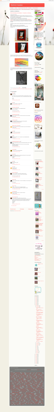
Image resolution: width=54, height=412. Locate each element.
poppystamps (37, 396)
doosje (43, 379)
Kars (15, 388)
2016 (36, 356)
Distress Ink (20, 379)
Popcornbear (27, 396)
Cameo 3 (25, 375)
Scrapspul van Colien (38, 229)
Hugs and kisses (38, 333)
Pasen (20, 395)
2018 (36, 354)
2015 (36, 357)
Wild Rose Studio (22, 403)
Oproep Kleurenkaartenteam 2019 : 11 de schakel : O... (40, 337)
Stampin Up (38, 399)
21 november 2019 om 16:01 (16, 183)
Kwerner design (37, 259)
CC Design (16, 376)
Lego (16, 391)
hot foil (36, 385)
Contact (32, 9)
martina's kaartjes (37, 31)
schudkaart (42, 397)
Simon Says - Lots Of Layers (40, 225)
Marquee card (23, 392)
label (38, 390)
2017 (36, 355)
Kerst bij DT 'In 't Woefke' (39, 341)
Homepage (22, 209)
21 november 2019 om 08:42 (16, 117)
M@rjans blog (37, 235)
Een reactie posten (13, 205)
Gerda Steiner (11, 384)
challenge (25, 376)
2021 (36, 302)
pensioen (38, 395)
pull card (12, 397)
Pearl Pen (24, 395)
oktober (37, 342)
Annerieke (13, 149)
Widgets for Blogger (36, 65)
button (22, 375)
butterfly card (18, 375)
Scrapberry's (17, 398)
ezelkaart (11, 382)
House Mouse (40, 385)
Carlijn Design (38, 375)
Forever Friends (37, 382)
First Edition (17, 382)
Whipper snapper (16, 403)
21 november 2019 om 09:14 (16, 128)
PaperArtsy (42, 394)
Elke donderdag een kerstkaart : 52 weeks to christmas (20, 12)
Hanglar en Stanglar (17, 385)
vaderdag (21, 402)
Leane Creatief (13, 391)
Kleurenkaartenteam (29, 388)
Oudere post (30, 209)
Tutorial (11, 402)
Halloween (41, 384)
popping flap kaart (32, 396)
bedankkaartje (12, 374)
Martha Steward (28, 392)
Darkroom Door (37, 378)
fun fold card (15, 383)
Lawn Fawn (42, 390)
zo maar (16, 404)
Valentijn (24, 402)
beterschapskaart (22, 374)
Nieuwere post (13, 209)
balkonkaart (37, 373)
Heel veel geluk (38, 329)
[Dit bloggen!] (23, 87)
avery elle (32, 373)
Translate (41, 72)
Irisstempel (40, 386)
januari (37, 352)
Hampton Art (12, 385)
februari (37, 351)
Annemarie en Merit (15, 107)
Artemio (23, 373)
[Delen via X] (24, 87)
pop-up (23, 396)
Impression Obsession (18, 386)
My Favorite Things (30, 393)
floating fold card (32, 382)
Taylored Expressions (37, 260)
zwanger (22, 404)
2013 (36, 359)
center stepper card (21, 376)
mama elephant (37, 391)
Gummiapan (36, 384)
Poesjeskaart (37, 322)
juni (36, 347)
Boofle (12, 375)
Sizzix (43, 398)
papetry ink (17, 395)
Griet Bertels (31, 384)
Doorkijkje (37, 326)
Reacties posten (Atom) (17, 210)
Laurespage (14, 191)
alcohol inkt (11, 372)
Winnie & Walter (28, 403)
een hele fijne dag (41, 161)
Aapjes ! (39, 276)
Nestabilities (19, 394)
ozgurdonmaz (29, 369)
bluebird (34, 374)
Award (34, 373)
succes (38, 400)
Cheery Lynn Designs (30, 376)
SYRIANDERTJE (37, 172)
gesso (18, 384)
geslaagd (15, 384)
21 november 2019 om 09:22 (16, 133)
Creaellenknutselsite (15, 114)
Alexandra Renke (17, 372)
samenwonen (32, 397)
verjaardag (36, 402)
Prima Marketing (42, 396)
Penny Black (33, 395)
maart (37, 350)
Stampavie (29, 399)
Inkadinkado (29, 386)
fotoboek (42, 382)
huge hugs (39, 272)
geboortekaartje (27, 383)
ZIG (13, 404)
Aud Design (27, 373)
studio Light (34, 400)
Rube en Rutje (27, 397)
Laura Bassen (36, 257)
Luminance (28, 391)
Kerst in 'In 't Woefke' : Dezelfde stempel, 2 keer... (39, 318)
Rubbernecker (22, 397)
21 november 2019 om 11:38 (16, 158)
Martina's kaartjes (17, 5)
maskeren (34, 392)
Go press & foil (22, 384)
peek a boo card (29, 395)
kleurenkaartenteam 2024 (15, 390)
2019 (36, 304)
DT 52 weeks (24, 380)
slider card (13, 399)
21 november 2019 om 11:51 (16, 164)
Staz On (23, 400)
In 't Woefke (25, 386)
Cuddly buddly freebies (38, 255)
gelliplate (41, 383)
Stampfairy (33, 399)
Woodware (36, 403)
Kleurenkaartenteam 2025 (23, 390)
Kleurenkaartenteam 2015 (38, 388)
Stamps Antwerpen (18, 400)
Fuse (19, 383)
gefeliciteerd (33, 383)
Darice (32, 378)
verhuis (32, 402)
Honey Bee (33, 385)
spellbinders (17, 399)
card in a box (32, 375)
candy (28, 375)
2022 (36, 301)
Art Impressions (18, 373)
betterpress (30, 374)
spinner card (25, 399)
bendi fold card (17, 374)
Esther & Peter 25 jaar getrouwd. (41, 230)
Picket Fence (13, 396)
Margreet (13, 179)
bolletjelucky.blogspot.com (16, 141)
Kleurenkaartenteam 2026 (32, 390)
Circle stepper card (39, 376)
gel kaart (38, 383)
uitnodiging (17, 402)
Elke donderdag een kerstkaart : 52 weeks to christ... (39, 310)
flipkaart (28, 382)
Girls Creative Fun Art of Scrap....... (41, 167)
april (37, 349)
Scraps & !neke (37, 166)
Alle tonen (43, 189)
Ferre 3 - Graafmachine (40, 173)
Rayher (16, 397)
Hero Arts (28, 385)
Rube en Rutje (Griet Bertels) (26, 9)
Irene (13, 161)
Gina (13, 102)
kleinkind (24, 388)
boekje (40, 374)
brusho (15, 375)
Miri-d (35, 256)
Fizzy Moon (24, 382)
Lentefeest (19, 391)
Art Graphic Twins (12, 373)
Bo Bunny (37, 374)
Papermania (13, 395)
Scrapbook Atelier (23, 398)
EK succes (16, 381)
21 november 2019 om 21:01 (16, 194)
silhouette (32, 398)
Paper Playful (37, 211)
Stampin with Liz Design (15, 125)
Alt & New (23, 372)
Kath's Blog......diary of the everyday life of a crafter (39, 223)
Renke (19, 397)
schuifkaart (13, 398)
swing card (41, 400)
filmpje (14, 382)
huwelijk (11, 386)
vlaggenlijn (42, 402)
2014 (36, 358)
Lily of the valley (24, 391)
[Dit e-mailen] (22, 87)
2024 (36, 299)
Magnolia (32, 391)
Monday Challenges (40, 212)
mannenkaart (42, 391)
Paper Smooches (38, 394)
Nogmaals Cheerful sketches (41, 185)
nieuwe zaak (24, 394)
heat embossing (23, 385)
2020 (36, 303)
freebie (11, 383)
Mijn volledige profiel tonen (38, 37)
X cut (40, 403)
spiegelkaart (21, 399)
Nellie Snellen (14, 394)
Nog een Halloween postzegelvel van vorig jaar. (41, 219)
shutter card (28, 398)
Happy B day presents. (40, 179)
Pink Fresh (17, 396)
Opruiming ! (36, 9)
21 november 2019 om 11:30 (16, 151)
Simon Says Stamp (37, 398)
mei (36, 348)
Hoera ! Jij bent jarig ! (39, 316)
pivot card (20, 396)
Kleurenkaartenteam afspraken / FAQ (15, 9)
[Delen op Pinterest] (25, 87)
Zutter (19, 404)
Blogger (38, 369)
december (37, 305)
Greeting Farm (27, 384)
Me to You (37, 392)
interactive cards (34, 386)
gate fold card (22, 383)
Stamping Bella (12, 400)
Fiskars (21, 382)
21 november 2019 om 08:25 (16, 104)
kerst (19, 388)
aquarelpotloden (39, 372)
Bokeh (43, 374)
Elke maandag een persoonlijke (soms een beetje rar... (39, 315)
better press (27, 374)
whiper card (11, 403)
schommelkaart (37, 397)
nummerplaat (32, 394)
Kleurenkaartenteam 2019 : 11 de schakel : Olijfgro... (39, 312)
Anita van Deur (14, 172)
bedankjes (41, 373)
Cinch (35, 376)
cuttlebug (22, 378)
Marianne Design (15, 392)
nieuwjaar (27, 394)
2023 (36, 300)
